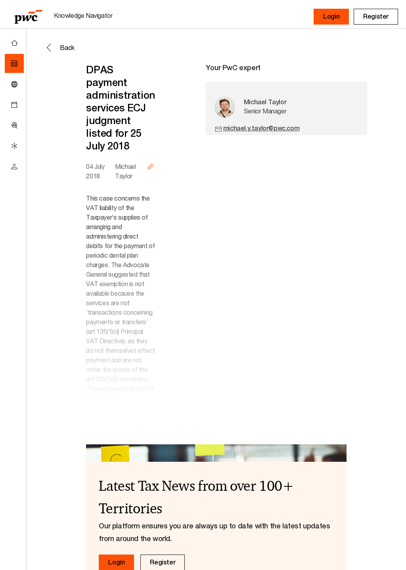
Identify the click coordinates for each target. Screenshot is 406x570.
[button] (331, 17)
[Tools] (14, 125)
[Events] (14, 104)
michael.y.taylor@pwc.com (261, 128)
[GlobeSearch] (14, 84)
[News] (14, 63)
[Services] (14, 145)
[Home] (14, 42)
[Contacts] (14, 166)
